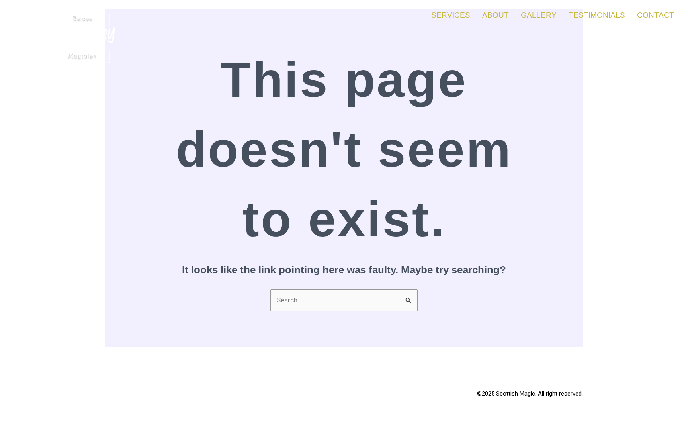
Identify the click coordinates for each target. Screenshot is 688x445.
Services (450, 15)
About (495, 15)
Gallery (539, 15)
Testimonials (597, 15)
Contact (655, 15)
